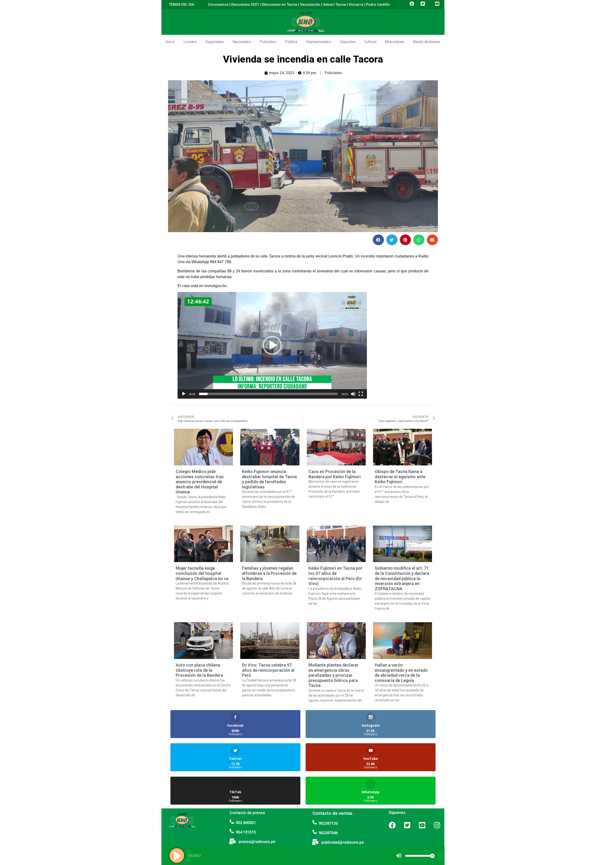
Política (291, 42)
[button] (272, 345)
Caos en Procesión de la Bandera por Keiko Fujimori (334, 474)
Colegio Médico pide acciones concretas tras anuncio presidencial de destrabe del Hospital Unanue (200, 481)
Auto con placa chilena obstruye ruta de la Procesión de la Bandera (199, 670)
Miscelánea (394, 42)
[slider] (268, 394)
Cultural (370, 42)
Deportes (348, 42)
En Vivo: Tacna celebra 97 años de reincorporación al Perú (268, 670)
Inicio (170, 42)
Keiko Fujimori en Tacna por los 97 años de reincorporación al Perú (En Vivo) (335, 576)
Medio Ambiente (426, 42)
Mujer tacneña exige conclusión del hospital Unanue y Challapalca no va (202, 573)
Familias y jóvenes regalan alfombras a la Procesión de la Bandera (269, 573)
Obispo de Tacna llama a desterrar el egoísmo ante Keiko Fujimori (400, 476)
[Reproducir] (183, 394)
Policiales (268, 42)
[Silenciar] (353, 394)
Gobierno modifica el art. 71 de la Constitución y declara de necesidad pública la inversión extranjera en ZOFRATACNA (402, 578)
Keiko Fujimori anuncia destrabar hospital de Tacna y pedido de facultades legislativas (269, 479)
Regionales (214, 42)
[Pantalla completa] (360, 394)
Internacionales (318, 42)
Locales (190, 42)
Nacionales (241, 42)
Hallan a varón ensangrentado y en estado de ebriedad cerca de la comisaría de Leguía (401, 672)
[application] (272, 345)
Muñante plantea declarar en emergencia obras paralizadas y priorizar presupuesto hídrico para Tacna (333, 675)
